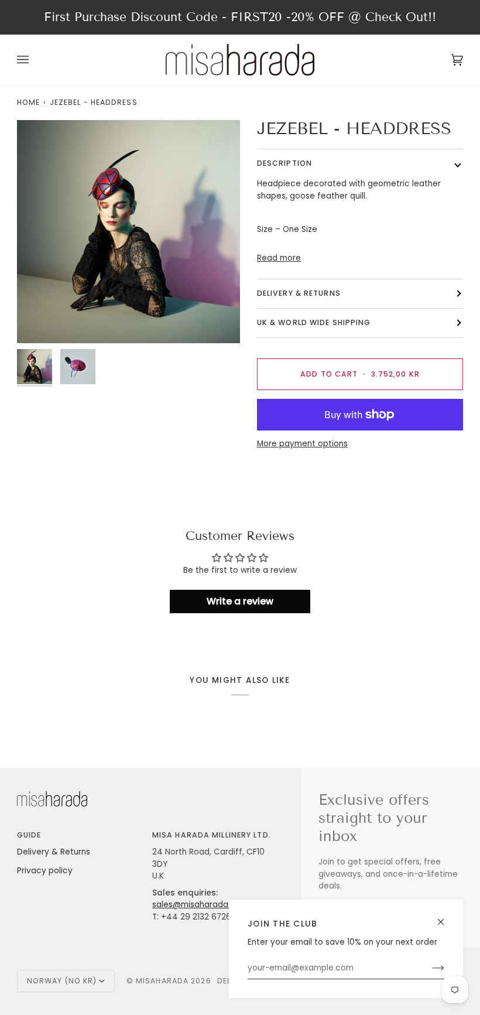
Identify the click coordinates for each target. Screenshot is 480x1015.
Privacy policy (45, 870)
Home (28, 102)
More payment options (302, 443)
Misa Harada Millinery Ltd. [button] (211, 835)
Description (284, 163)
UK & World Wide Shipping (314, 322)
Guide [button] (29, 835)
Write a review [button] (240, 601)
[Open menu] (34, 60)
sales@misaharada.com (200, 904)
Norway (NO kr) (62, 981)
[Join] (428, 968)
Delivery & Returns (53, 851)
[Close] (445, 917)
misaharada (162, 981)
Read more (279, 258)
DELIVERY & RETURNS (299, 293)
